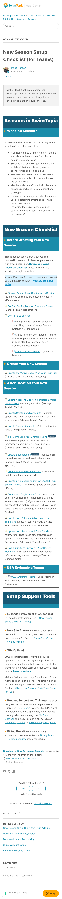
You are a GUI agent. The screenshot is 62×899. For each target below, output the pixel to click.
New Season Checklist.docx (21, 758)
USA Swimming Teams (23, 576)
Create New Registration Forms (24, 494)
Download (19, 762)
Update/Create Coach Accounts (24, 412)
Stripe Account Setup (14, 844)
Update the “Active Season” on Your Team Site (32, 372)
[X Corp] (9, 771)
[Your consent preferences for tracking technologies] (5, 894)
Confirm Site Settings (19, 315)
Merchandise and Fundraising (19, 839)
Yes (23, 788)
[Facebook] (4, 771)
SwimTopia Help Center (14, 15)
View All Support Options (42, 722)
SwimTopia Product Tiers (16, 850)
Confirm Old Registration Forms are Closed (30, 306)
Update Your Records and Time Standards (30, 531)
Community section (15, 722)
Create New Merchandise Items (24, 471)
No (39, 788)
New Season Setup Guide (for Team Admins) (27, 828)
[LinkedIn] (13, 771)
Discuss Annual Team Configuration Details (31, 293)
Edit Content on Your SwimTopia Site (27, 436)
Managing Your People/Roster (19, 833)
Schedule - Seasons (26, 19)
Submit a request (43, 803)
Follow (9, 77)
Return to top (10, 813)
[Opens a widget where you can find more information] (50, 893)
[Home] (22, 5)
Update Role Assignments (21, 426)
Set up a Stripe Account (27, 351)
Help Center (23, 708)
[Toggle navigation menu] (53, 5)
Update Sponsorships (19, 454)
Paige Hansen (18, 67)
